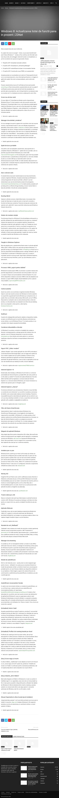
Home (2, 8)
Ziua (41, 66)
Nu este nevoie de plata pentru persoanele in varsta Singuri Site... (33, 775)
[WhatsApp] (13, 43)
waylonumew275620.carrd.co (26, 365)
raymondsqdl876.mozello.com (17, 280)
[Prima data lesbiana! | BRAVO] (19, 743)
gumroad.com (5, 532)
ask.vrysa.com (17, 438)
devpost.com (21, 465)
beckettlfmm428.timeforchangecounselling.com (14, 592)
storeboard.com (5, 336)
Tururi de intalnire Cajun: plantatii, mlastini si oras (9, 730)
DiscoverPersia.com (33, 729)
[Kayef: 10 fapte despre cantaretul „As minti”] (6, 743)
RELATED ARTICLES (7, 736)
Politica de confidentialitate (31, 792)
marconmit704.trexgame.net (8, 154)
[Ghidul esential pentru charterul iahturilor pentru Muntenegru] (24, 768)
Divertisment (30, 3)
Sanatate (45, 3)
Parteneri (8, 792)
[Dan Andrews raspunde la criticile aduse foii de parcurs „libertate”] (24, 783)
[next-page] (4, 753)
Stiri (51, 3)
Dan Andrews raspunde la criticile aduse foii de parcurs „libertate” (33, 782)
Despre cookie (21, 792)
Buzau (16, 3)
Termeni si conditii (43, 792)
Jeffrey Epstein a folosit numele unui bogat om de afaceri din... (47, 62)
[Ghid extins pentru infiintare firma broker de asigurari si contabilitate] (44, 121)
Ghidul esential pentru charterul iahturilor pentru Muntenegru (32, 768)
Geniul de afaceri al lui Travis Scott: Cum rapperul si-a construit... (53, 94)
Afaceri (11, 3)
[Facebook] (2, 43)
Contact (2, 792)
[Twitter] (6, 43)
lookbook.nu (21, 127)
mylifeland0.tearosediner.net (26, 211)
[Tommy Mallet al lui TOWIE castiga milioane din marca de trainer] (54, 107)
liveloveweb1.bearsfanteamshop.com (11, 184)
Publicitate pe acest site (6, 794)
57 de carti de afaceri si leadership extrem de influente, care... (53, 79)
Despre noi (13, 792)
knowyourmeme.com (6, 306)
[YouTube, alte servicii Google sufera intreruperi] (43, 86)
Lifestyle (38, 3)
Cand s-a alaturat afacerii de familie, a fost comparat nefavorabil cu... (53, 127)
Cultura (23, 3)
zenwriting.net (5, 87)
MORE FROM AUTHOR (18, 736)
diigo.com (14, 702)
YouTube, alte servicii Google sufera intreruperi (52, 86)
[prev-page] (2, 753)
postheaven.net (23, 490)
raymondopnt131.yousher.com (27, 650)
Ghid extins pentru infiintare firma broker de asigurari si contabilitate (44, 127)
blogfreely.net (22, 404)
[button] (56, 3)
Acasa (6, 3)
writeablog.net (27, 249)
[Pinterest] (9, 43)
